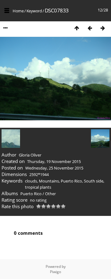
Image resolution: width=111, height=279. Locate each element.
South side (93, 181)
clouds (31, 181)
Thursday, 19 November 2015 (54, 161)
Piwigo (55, 271)
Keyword (34, 11)
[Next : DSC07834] (102, 28)
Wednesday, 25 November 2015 (54, 168)
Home (18, 11)
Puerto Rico (71, 181)
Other (50, 193)
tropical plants (38, 187)
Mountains (49, 181)
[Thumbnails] (76, 28)
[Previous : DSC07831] (89, 28)
